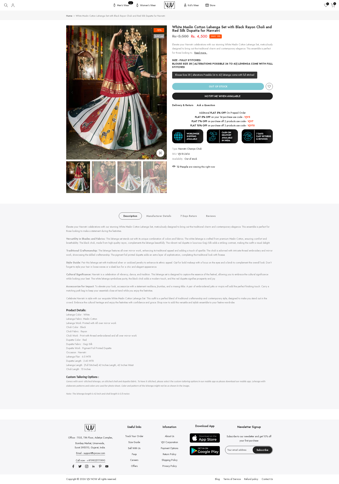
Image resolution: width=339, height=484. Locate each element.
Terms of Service (232, 479)
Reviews (211, 216)
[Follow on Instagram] (86, 466)
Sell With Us (134, 448)
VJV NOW (92, 479)
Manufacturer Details (158, 216)
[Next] (160, 92)
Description (130, 216)
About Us (169, 436)
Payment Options (169, 448)
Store (212, 5)
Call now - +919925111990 (90, 460)
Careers (134, 460)
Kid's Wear (193, 5)
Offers (134, 466)
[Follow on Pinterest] (100, 466)
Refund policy (251, 479)
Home (69, 16)
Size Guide (134, 442)
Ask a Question (206, 105)
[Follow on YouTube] (106, 466)
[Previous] (72, 92)
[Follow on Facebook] (73, 466)
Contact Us (267, 479)
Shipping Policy (169, 460)
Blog (217, 479)
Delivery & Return (182, 105)
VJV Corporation (169, 442)
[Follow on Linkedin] (93, 466)
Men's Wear (124, 4)
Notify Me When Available (222, 96)
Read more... (200, 52)
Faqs (134, 454)
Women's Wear (148, 5)
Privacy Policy (169, 466)
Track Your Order (134, 436)
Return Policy (169, 454)
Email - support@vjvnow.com (90, 453)
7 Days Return (188, 216)
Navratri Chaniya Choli (190, 149)
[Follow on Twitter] (80, 466)
